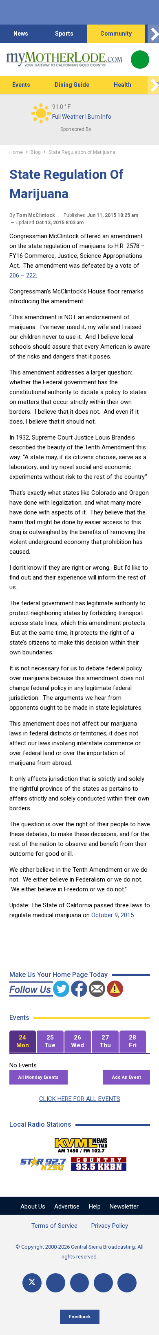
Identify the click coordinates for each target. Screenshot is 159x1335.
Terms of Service (54, 1225)
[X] (32, 1282)
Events (21, 84)
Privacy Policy (109, 1225)
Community (116, 33)
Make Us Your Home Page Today (58, 975)
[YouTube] (79, 1282)
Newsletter (124, 1206)
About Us (32, 1206)
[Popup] (140, 59)
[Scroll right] (153, 34)
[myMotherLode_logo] (64, 59)
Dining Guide (72, 84)
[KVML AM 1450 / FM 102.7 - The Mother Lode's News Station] (81, 1143)
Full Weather (68, 116)
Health (122, 84)
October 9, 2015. (113, 915)
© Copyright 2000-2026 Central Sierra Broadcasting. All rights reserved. (79, 1252)
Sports (64, 33)
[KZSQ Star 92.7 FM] (39, 1162)
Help (95, 1206)
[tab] (22, 1042)
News (20, 33)
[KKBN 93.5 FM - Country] (98, 1162)
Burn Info (99, 116)
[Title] (127, 1282)
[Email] (103, 1282)
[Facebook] (55, 1282)
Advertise (67, 1206)
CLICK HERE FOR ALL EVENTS (79, 1099)
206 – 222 (22, 275)
